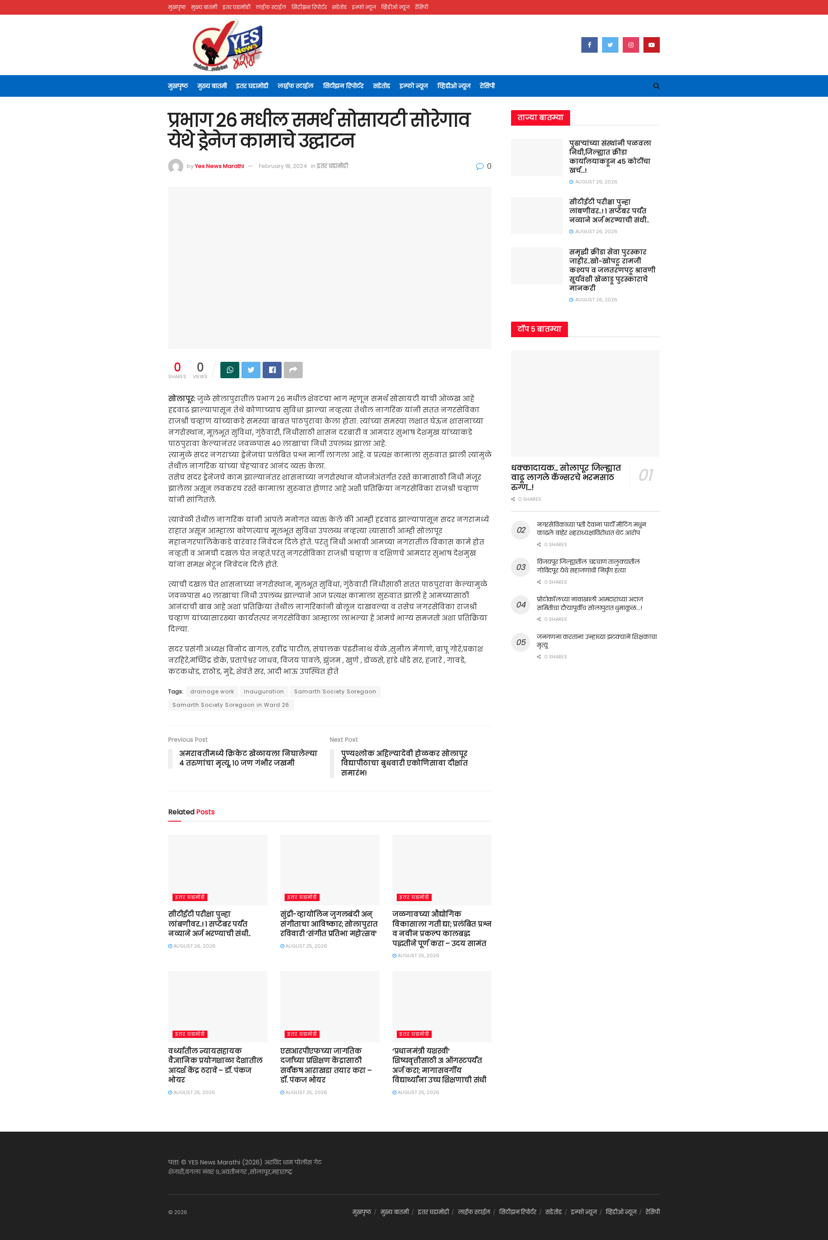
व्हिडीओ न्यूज (395, 7)
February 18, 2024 (283, 166)
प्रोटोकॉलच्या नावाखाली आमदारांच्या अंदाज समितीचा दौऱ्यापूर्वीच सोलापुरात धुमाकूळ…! (590, 603)
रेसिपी (421, 7)
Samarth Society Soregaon (335, 691)
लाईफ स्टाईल (271, 7)
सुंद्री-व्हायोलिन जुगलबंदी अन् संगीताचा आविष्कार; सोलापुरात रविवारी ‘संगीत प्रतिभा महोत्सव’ (329, 924)
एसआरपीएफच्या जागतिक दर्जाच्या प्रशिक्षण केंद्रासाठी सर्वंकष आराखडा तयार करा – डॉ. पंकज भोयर (325, 1065)
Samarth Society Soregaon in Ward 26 (230, 705)
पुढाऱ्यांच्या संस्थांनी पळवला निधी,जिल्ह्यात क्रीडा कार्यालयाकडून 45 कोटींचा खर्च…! (610, 157)
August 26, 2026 (194, 946)
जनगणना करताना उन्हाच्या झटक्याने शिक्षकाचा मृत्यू (596, 641)
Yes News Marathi (219, 166)
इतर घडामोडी (237, 7)
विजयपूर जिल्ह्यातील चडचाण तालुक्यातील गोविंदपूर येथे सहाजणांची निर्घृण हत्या (588, 566)
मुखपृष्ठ (177, 7)
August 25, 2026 (305, 946)
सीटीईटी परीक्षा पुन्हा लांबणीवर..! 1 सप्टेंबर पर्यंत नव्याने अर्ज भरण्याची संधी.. (209, 924)
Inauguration (264, 691)
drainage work (212, 691)
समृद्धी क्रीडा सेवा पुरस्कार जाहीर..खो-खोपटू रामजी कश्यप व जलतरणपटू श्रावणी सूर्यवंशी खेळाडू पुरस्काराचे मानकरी (612, 270)
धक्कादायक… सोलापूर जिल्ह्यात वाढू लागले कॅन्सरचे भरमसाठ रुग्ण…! (566, 477)
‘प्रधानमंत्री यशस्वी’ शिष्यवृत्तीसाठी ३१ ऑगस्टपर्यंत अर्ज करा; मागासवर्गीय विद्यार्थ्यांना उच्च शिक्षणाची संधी (439, 1065)
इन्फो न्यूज (364, 7)
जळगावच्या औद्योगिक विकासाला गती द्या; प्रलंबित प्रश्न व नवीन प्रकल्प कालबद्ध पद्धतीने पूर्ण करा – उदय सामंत (441, 928)
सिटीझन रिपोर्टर (309, 7)
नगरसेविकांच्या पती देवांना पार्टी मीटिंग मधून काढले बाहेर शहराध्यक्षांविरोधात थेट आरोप (591, 529)
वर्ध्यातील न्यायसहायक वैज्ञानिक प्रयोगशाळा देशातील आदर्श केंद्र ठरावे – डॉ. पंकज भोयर (215, 1065)
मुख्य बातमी (204, 7)
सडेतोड (339, 7)
